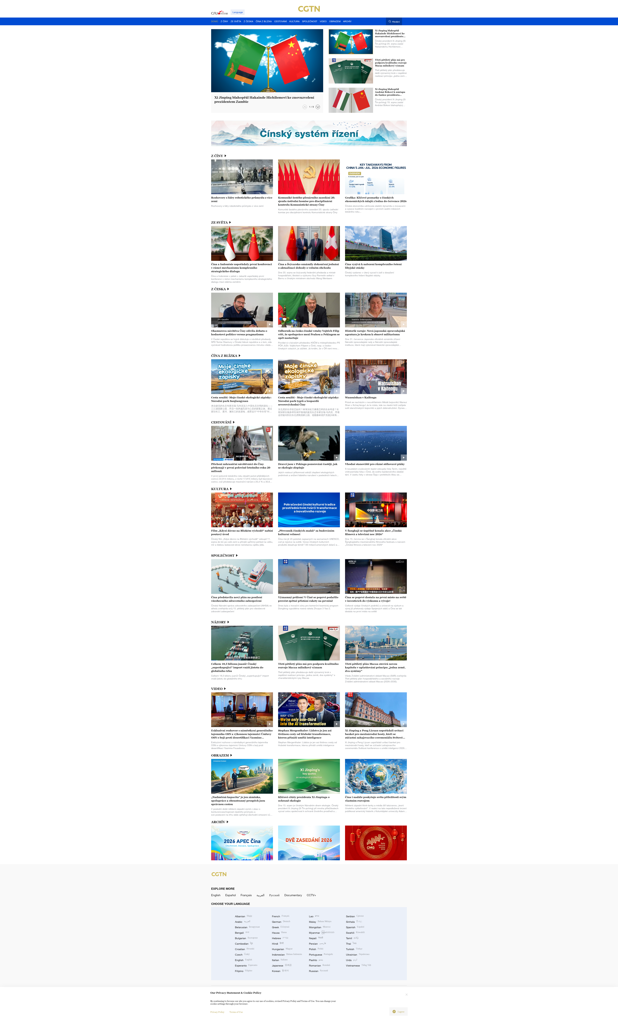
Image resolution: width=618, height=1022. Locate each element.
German (281, 921)
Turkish (354, 949)
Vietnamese (358, 965)
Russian (318, 971)
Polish (316, 949)
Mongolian (319, 927)
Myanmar (321, 932)
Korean (280, 971)
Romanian (319, 965)
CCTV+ (311, 895)
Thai (351, 943)
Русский (274, 895)
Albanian (243, 916)
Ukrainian (357, 954)
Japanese (282, 965)
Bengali (242, 932)
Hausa (279, 932)
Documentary (293, 895)
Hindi (278, 943)
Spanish (355, 927)
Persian (317, 943)
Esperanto (246, 965)
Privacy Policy (217, 1012)
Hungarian (282, 949)
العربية (260, 895)
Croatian (244, 949)
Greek (280, 927)
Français (246, 895)
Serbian (355, 916)
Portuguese (321, 954)
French (280, 916)
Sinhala (354, 921)
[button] (318, 107)
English (215, 895)
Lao (314, 916)
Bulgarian (246, 938)
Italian (280, 960)
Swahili (355, 932)
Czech (242, 954)
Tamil (352, 938)
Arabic (242, 921)
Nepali (316, 938)
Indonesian (287, 954)
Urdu (351, 960)
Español (230, 895)
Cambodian (244, 943)
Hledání (396, 21)
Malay (320, 921)
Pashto (316, 960)
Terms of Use (236, 1012)
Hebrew (280, 938)
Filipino (243, 971)
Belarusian (247, 927)
